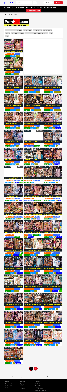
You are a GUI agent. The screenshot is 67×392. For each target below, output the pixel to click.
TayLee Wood (39, 389)
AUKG (46, 33)
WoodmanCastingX (40, 390)
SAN (31, 33)
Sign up (58, 2)
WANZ (8, 33)
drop (30, 234)
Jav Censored (21, 7)
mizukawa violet (10, 236)
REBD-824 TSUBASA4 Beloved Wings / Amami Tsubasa (14, 70)
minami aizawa (19, 216)
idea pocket (57, 128)
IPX (53, 164)
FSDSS (25, 30)
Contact (22, 389)
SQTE (51, 33)
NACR (17, 33)
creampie (7, 55)
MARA (35, 30)
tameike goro (57, 92)
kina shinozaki (36, 180)
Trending (36, 7)
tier (27, 234)
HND (30, 30)
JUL (12, 33)
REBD (12, 74)
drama (36, 309)
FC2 (7, 30)
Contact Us (8, 385)
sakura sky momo (30, 200)
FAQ (21, 387)
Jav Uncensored (12, 7)
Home (6, 7)
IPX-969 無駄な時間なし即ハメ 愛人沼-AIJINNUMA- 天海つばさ (13, 179)
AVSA (40, 30)
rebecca (16, 74)
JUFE (7, 36)
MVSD (22, 33)
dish (21, 254)
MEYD (18, 55)
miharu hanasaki (30, 146)
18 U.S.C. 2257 (9, 384)
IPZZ (53, 128)
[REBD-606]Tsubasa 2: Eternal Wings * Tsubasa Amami (14, 287)
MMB (32, 182)
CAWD (40, 33)
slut (50, 128)
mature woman (32, 92)
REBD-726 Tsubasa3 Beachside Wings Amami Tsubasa (33, 160)
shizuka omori (56, 252)
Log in (21, 385)
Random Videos (51, 7)
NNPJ (35, 33)
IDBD (26, 236)
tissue (16, 182)
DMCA (7, 387)
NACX (50, 30)
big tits (12, 92)
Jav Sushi (8, 2)
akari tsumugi (37, 307)
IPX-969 (21, 182)
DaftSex (37, 387)
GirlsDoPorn (38, 385)
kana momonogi (10, 216)
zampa (13, 182)
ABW (20, 30)
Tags (45, 7)
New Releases (30, 7)
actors (41, 7)
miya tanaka (48, 252)
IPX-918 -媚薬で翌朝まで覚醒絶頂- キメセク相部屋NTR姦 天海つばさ (53, 197)
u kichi (38, 218)
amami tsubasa (10, 53)
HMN (27, 33)
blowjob (18, 218)
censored (17, 53)
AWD (45, 30)
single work (13, 55)
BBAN (16, 30)
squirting (14, 218)
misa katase (28, 180)
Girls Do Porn (38, 384)
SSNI (11, 30)
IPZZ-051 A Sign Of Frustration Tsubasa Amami (53, 124)
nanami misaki (29, 307)
